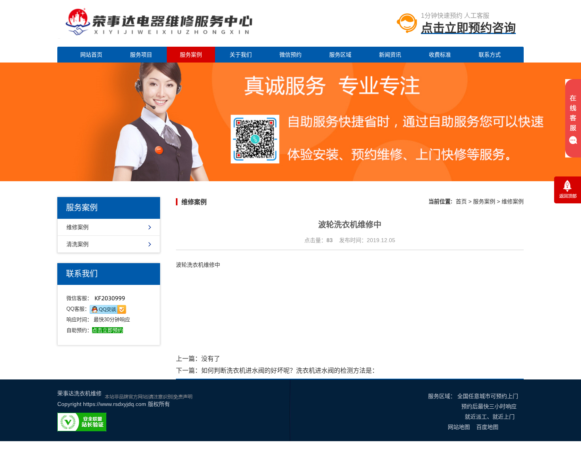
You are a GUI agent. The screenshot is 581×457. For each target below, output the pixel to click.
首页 (461, 201)
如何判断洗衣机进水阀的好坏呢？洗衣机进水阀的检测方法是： (289, 370)
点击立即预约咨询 (468, 27)
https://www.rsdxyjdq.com (114, 404)
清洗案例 (77, 244)
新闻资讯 (390, 54)
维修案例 (77, 227)
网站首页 (91, 54)
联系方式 (490, 54)
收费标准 (440, 54)
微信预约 (290, 54)
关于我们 (241, 54)
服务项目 (141, 54)
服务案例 (191, 54)
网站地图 (459, 427)
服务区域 (340, 54)
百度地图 (487, 427)
